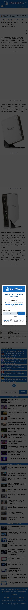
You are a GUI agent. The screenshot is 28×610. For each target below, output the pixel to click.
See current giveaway (14, 307)
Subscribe (21, 313)
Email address (6, 310)
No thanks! (14, 316)
